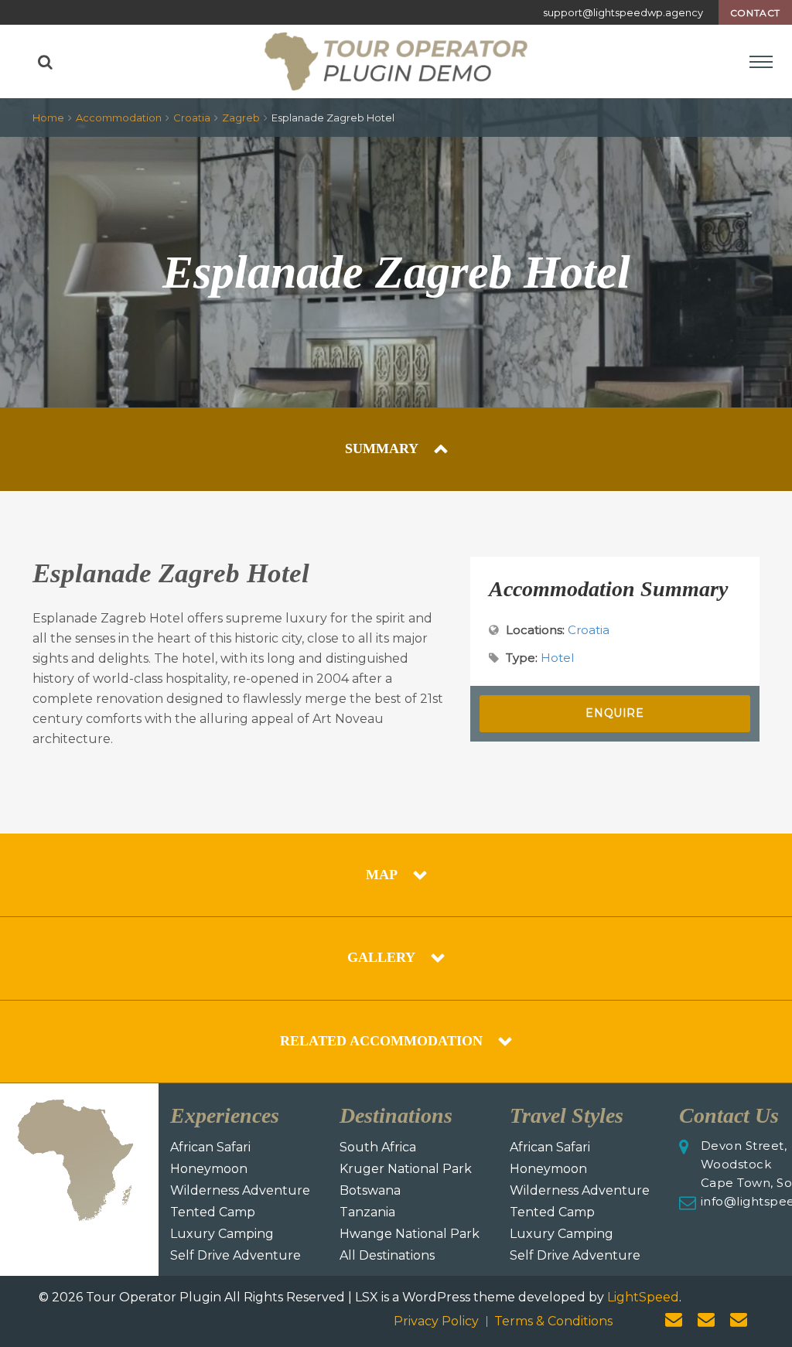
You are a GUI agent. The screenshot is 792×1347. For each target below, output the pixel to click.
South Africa (378, 1147)
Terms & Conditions (553, 1321)
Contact (755, 13)
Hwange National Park (410, 1233)
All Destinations (387, 1255)
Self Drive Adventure (235, 1255)
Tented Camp (212, 1212)
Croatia (191, 117)
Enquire (614, 713)
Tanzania (367, 1212)
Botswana (370, 1190)
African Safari (210, 1147)
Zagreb (241, 117)
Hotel (557, 657)
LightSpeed (643, 1297)
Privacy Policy (436, 1321)
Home (48, 117)
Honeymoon (209, 1168)
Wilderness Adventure (240, 1190)
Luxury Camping (222, 1233)
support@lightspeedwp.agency (623, 12)
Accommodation (119, 117)
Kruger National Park (406, 1168)
